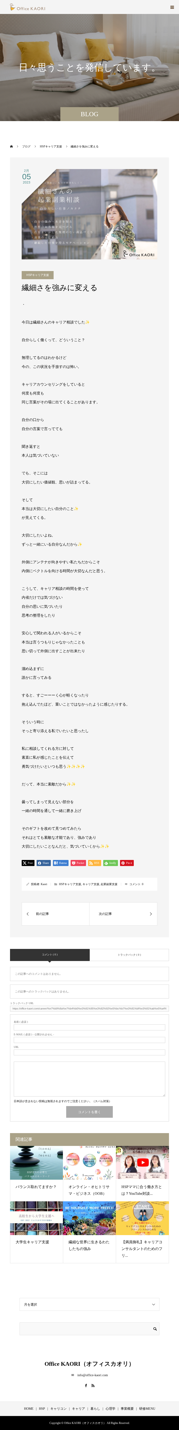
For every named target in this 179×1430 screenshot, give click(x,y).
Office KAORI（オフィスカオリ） (89, 1364)
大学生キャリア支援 (32, 1242)
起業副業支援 (109, 884)
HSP (42, 1408)
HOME (29, 1408)
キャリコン (58, 1408)
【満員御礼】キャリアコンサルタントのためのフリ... (141, 1248)
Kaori (44, 884)
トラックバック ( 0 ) (129, 954)
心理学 (110, 1408)
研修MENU (147, 1408)
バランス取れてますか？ (36, 1187)
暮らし (95, 1408)
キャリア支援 (91, 884)
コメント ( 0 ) (50, 954)
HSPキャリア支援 (37, 275)
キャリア (78, 1408)
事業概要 (127, 1408)
